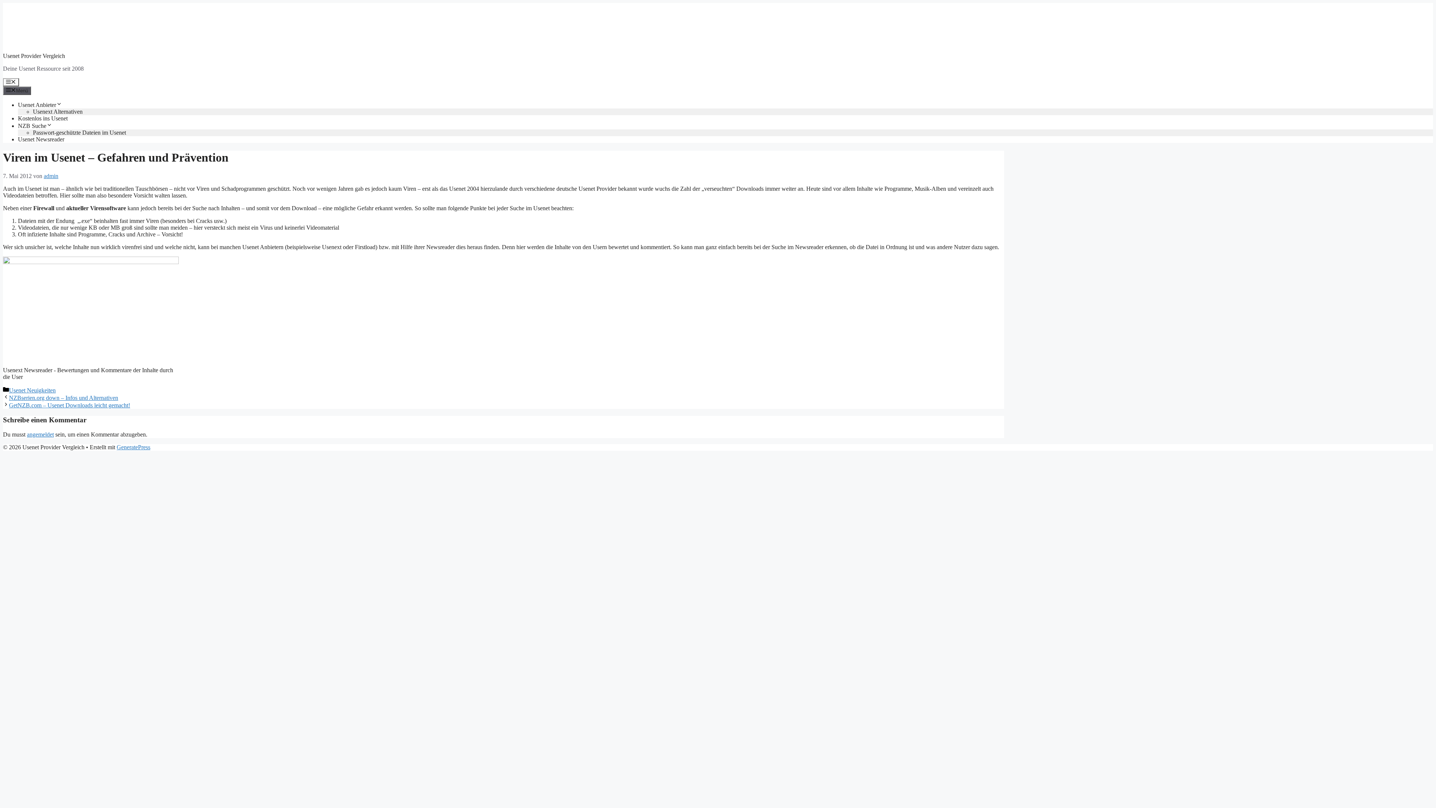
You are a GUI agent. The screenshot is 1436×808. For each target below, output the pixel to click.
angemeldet (40, 434)
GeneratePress (133, 447)
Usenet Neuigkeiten (32, 390)
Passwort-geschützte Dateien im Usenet (79, 132)
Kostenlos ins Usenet (43, 118)
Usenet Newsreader (41, 139)
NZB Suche (32, 126)
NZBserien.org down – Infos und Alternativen (63, 398)
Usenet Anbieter (37, 105)
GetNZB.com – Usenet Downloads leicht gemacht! (69, 405)
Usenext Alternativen (58, 111)
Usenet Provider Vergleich (34, 56)
